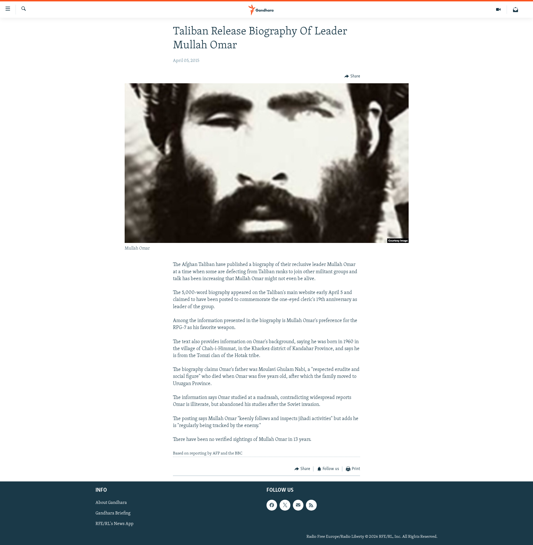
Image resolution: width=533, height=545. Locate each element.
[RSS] (311, 505)
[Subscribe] (298, 505)
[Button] (352, 76)
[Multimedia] (498, 9)
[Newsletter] (515, 9)
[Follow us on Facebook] (271, 505)
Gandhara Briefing (112, 513)
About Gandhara (111, 503)
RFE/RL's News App (114, 524)
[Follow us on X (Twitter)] (285, 505)
